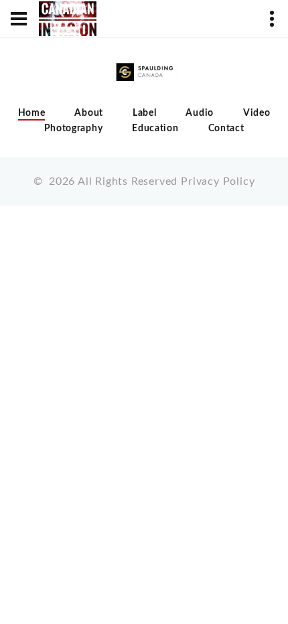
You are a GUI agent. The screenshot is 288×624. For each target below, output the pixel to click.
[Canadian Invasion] (67, 18)
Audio (200, 113)
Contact (226, 128)
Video (257, 113)
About (88, 113)
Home (32, 113)
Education (155, 128)
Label (145, 113)
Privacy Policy (218, 181)
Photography (73, 128)
